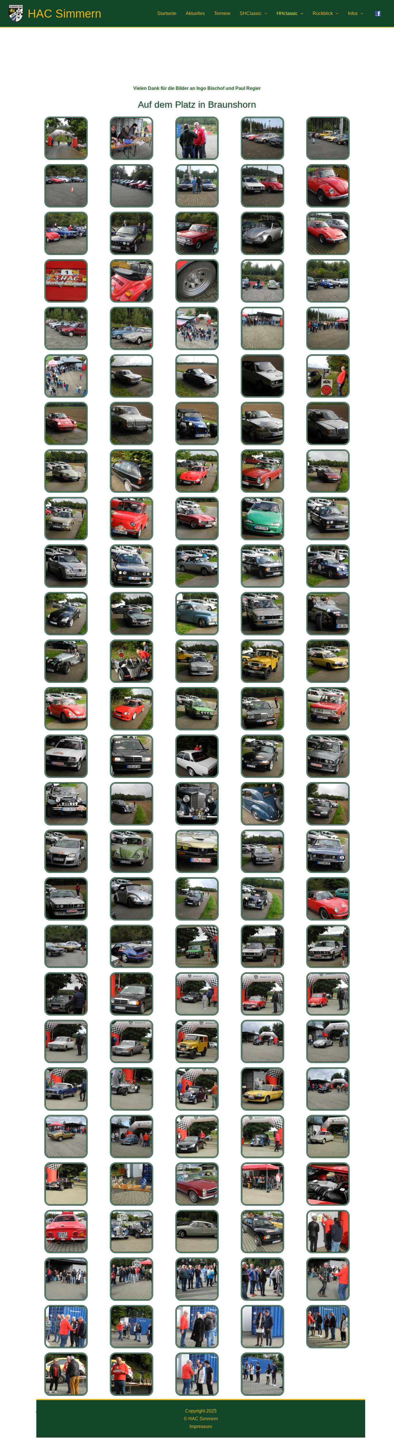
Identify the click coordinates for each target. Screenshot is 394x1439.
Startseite (167, 13)
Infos (353, 13)
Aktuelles (195, 13)
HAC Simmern (64, 13)
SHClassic (251, 13)
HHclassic (287, 13)
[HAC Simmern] (16, 13)
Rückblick (323, 13)
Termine (222, 13)
